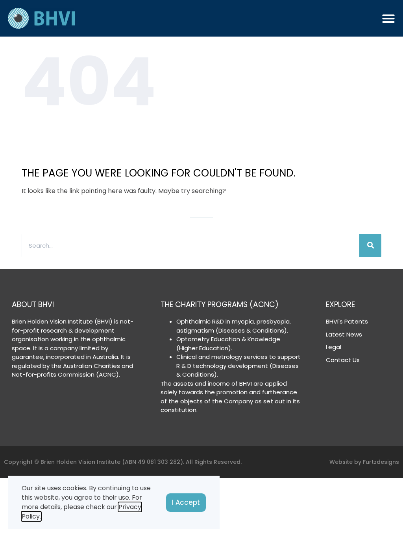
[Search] (370, 245)
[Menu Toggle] (388, 18)
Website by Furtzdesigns (364, 462)
